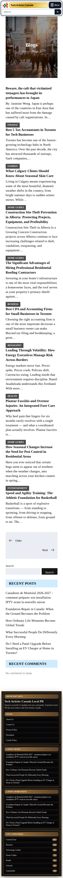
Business (13, 304)
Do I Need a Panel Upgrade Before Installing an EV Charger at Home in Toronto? (30, 648)
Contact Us (10, 724)
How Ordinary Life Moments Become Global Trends (26, 770)
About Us (10, 719)
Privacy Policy (11, 730)
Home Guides (16, 207)
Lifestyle (9, 865)
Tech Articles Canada (22, 5)
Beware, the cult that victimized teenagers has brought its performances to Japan (29, 93)
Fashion (13, 166)
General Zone (11, 839)
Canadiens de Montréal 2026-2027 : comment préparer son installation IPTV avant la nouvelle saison (29, 597)
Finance (13, 125)
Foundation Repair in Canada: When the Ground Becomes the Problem (29, 763)
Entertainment (17, 488)
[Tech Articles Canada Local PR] (5, 5)
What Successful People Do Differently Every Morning (27, 775)
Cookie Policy (11, 740)
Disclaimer (10, 735)
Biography (14, 345)
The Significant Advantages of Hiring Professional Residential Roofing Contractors (28, 267)
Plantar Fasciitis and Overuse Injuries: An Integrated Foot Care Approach (30, 405)
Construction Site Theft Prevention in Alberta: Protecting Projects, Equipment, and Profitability (31, 217)
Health (12, 396)
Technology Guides (13, 850)
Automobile (10, 871)
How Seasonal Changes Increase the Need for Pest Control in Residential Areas (29, 452)
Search (10, 565)
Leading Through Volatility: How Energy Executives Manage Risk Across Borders (30, 355)
